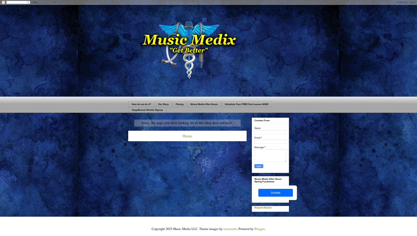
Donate (275, 192)
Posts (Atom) (196, 147)
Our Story (163, 104)
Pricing (180, 104)
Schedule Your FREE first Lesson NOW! (247, 104)
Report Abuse (263, 207)
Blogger (259, 229)
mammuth (230, 229)
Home (187, 135)
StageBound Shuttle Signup (147, 110)
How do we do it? (141, 104)
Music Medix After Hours (204, 104)
